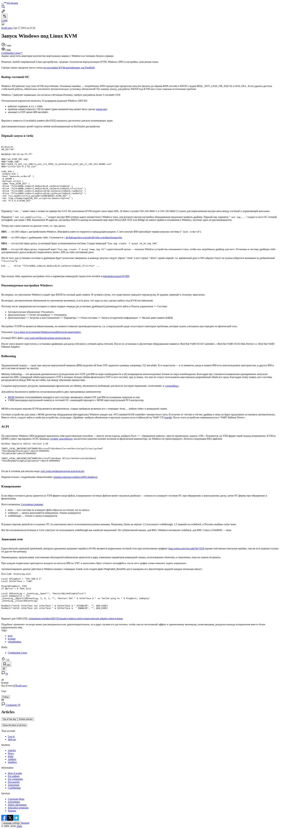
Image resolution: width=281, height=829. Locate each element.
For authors (14, 776)
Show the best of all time (14, 725)
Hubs (10, 756)
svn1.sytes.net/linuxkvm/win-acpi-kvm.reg (62, 471)
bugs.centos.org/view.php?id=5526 (186, 548)
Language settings (11, 823)
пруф (168, 417)
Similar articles (26, 719)
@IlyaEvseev (20, 685)
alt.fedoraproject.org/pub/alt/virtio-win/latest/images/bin (94, 237)
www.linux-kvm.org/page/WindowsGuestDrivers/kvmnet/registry (47, 332)
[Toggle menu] (2, 3)
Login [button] (4, 20)
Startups (12, 810)
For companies (15, 779)
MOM (11, 397)
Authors (12, 759)
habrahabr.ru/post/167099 (116, 276)
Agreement (13, 785)
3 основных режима (32, 504)
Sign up (12, 739)
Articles (12, 750)
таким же (101, 109)
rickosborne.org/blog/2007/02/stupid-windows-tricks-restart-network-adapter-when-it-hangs (76, 618)
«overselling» (172, 385)
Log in (11, 736)
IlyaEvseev (7, 28)
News (11, 753)
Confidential (14, 787)
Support (25, 823)
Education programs (18, 807)
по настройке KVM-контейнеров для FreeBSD (69, 67)
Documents (14, 782)
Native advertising (17, 804)
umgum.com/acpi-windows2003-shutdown (76, 477)
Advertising (14, 802)
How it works (15, 773)
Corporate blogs (16, 799)
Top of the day (9, 719)
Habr (19, 826)
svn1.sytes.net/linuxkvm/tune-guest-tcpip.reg (47, 338)
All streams (12, 3)
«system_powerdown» (61, 438)
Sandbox (12, 762)
